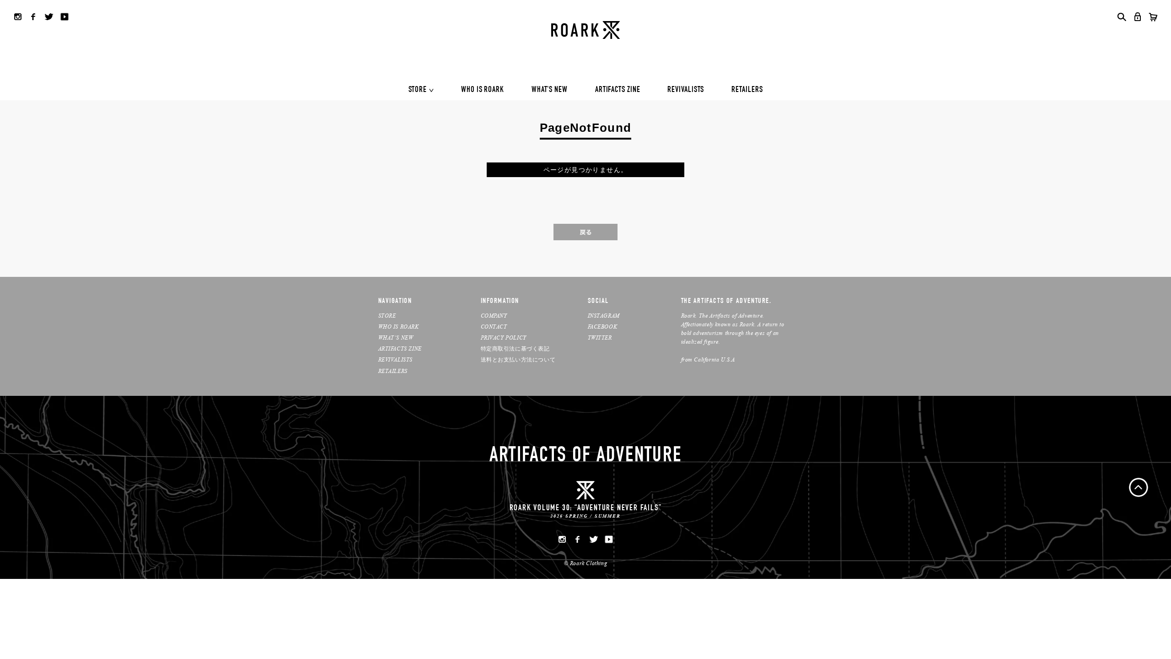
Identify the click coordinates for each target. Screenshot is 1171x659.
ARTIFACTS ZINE (617, 90)
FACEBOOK (603, 326)
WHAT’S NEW (396, 337)
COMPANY (494, 315)
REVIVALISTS (685, 90)
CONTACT (494, 326)
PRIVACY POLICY (503, 337)
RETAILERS (747, 90)
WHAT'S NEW (550, 90)
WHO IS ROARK (482, 90)
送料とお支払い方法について (518, 359)
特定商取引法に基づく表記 (515, 348)
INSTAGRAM (604, 315)
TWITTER (600, 337)
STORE (417, 90)
